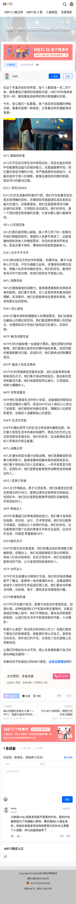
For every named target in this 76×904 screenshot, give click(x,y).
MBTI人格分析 (13, 12)
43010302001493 (40, 883)
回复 (68, 836)
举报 (61, 836)
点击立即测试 (57, 661)
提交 (67, 799)
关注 (55, 76)
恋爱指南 (67, 12)
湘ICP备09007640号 (38, 878)
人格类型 (52, 12)
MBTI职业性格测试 (47, 873)
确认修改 (68, 757)
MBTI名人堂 (34, 12)
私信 (67, 76)
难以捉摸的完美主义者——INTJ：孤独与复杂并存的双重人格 (19, 714)
